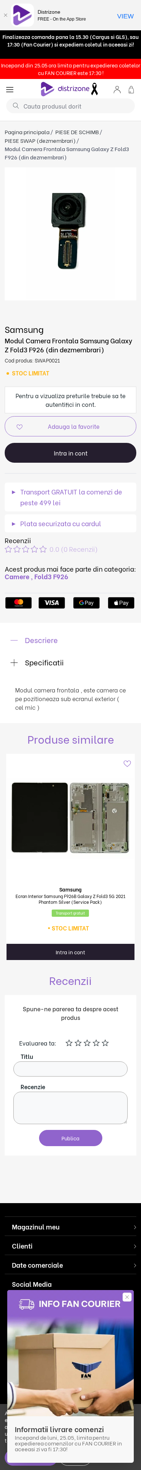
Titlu (27, 1056)
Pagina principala (27, 132)
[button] (117, 89)
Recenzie (33, 1086)
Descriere (40, 639)
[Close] (5, 15)
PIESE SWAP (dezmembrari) (40, 140)
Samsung (24, 328)
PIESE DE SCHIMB (77, 132)
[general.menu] (9, 89)
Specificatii (43, 662)
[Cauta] (13, 105)
